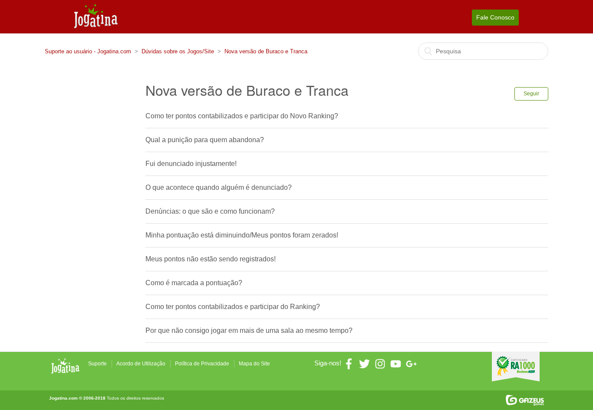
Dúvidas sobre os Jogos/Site (178, 51)
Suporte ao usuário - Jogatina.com (88, 51)
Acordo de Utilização (140, 364)
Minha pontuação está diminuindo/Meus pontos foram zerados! (241, 235)
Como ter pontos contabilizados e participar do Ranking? (232, 306)
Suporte (97, 364)
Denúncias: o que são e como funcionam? (210, 211)
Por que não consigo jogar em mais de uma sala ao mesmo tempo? (249, 330)
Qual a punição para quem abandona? (204, 139)
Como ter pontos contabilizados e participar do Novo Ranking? (241, 116)
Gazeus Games (525, 400)
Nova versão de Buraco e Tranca (265, 51)
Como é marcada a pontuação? (193, 282)
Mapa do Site (254, 364)
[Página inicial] (96, 25)
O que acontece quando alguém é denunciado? (218, 187)
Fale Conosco (495, 17)
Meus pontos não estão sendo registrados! (210, 259)
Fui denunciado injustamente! (191, 163)
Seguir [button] (531, 94)
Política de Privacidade (202, 364)
